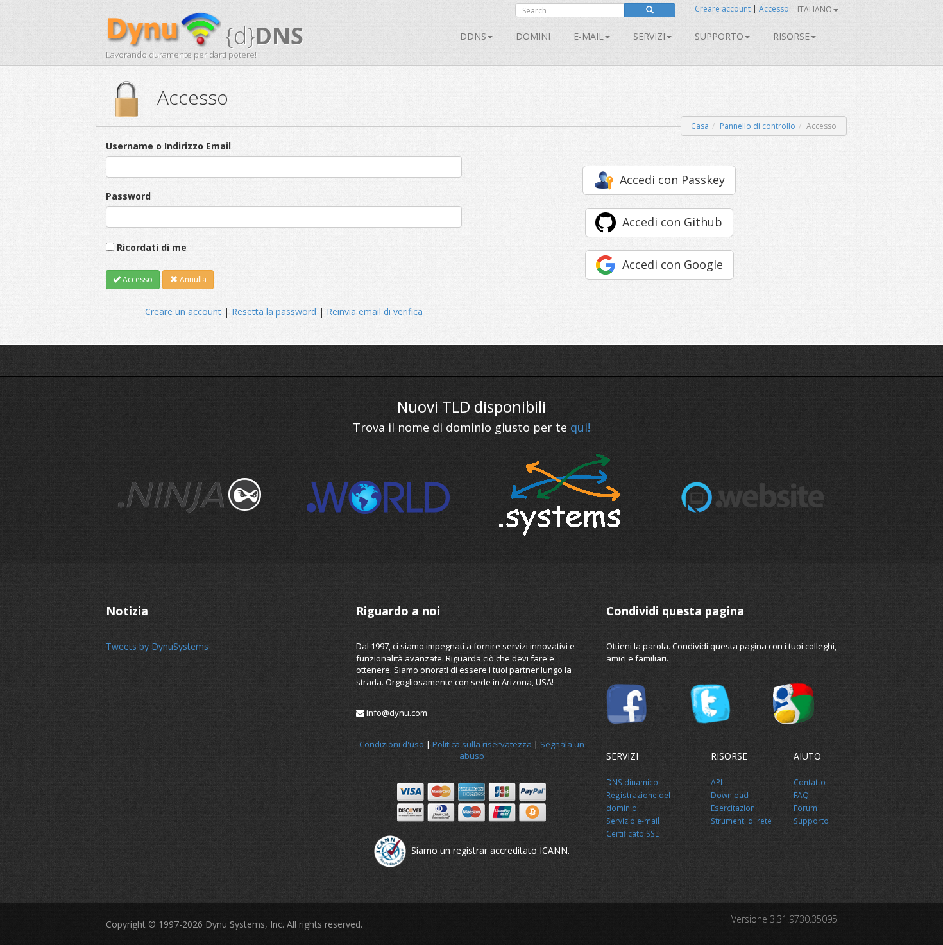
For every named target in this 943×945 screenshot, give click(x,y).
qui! (580, 427)
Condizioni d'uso (391, 744)
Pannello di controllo (757, 126)
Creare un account (183, 311)
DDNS (473, 36)
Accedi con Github (672, 222)
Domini (533, 36)
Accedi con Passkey (672, 179)
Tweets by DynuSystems (157, 646)
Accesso (774, 8)
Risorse (791, 36)
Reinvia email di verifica (375, 311)
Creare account (723, 8)
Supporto (719, 36)
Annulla (192, 279)
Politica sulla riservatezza (482, 744)
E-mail (588, 36)
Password (128, 196)
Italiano (814, 9)
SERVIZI (649, 36)
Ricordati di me (152, 247)
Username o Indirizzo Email (168, 146)
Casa (700, 126)
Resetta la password (274, 311)
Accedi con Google (672, 264)
